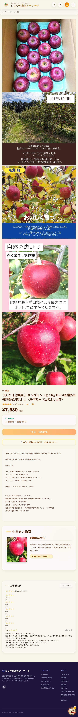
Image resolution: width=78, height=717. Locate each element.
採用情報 (63, 678)
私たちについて (46, 681)
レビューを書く (66, 586)
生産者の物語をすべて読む (40, 556)
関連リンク (64, 688)
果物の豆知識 (45, 685)
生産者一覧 (44, 674)
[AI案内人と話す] (72, 711)
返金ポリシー (65, 700)
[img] (13, 630)
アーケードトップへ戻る (12, 12)
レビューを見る (30, 404)
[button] (39, 595)
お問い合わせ (65, 681)
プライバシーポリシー (67, 691)
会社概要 (63, 685)
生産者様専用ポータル (48, 688)
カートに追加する (41, 432)
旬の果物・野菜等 (46, 678)
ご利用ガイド (65, 674)
